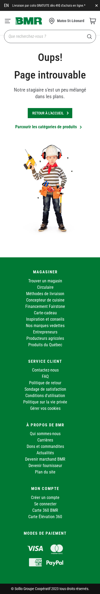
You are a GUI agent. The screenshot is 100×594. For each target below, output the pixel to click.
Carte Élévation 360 (45, 516)
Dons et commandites (45, 446)
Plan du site (45, 472)
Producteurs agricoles (45, 338)
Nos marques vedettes (45, 325)
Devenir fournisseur (45, 465)
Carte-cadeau (45, 312)
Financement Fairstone (45, 306)
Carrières (45, 440)
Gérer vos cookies (45, 408)
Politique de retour (45, 382)
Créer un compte (45, 497)
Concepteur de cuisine (45, 300)
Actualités (45, 452)
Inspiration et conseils (45, 319)
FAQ (45, 376)
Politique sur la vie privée (45, 402)
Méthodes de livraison (45, 293)
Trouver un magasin (45, 280)
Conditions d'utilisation (45, 395)
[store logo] (28, 20)
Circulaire (45, 287)
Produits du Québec (45, 344)
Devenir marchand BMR (45, 459)
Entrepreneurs (45, 332)
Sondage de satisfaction (45, 389)
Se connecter (45, 503)
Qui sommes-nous (45, 433)
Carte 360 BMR (45, 510)
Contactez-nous (45, 370)
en (6, 5)
